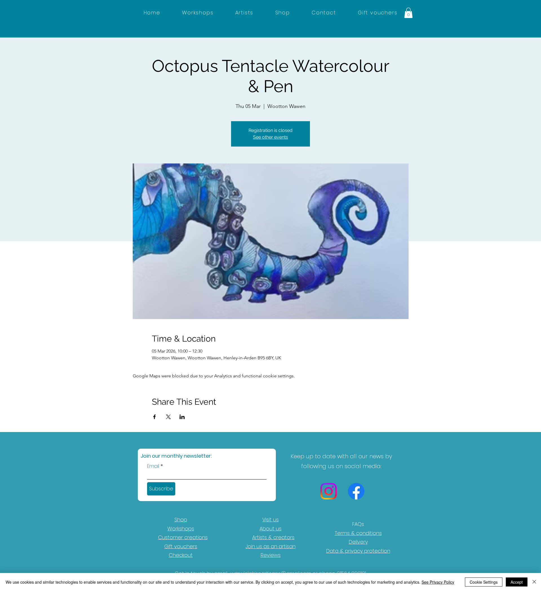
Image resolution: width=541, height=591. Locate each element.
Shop (180, 519)
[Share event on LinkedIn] (182, 417)
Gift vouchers (180, 546)
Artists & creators (273, 537)
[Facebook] (356, 491)
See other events (270, 137)
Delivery (358, 541)
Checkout (181, 555)
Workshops (180, 528)
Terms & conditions (358, 533)
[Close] (534, 581)
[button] (408, 13)
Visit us (270, 519)
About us (270, 528)
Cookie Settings (484, 582)
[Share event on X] (168, 417)
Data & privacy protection (358, 550)
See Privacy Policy (438, 582)
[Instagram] (329, 491)
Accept (517, 582)
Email (153, 466)
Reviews (271, 555)
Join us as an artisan (271, 546)
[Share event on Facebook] (154, 417)
